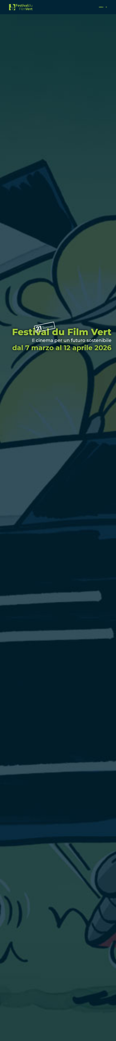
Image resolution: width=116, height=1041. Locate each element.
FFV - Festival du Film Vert (20, 7)
